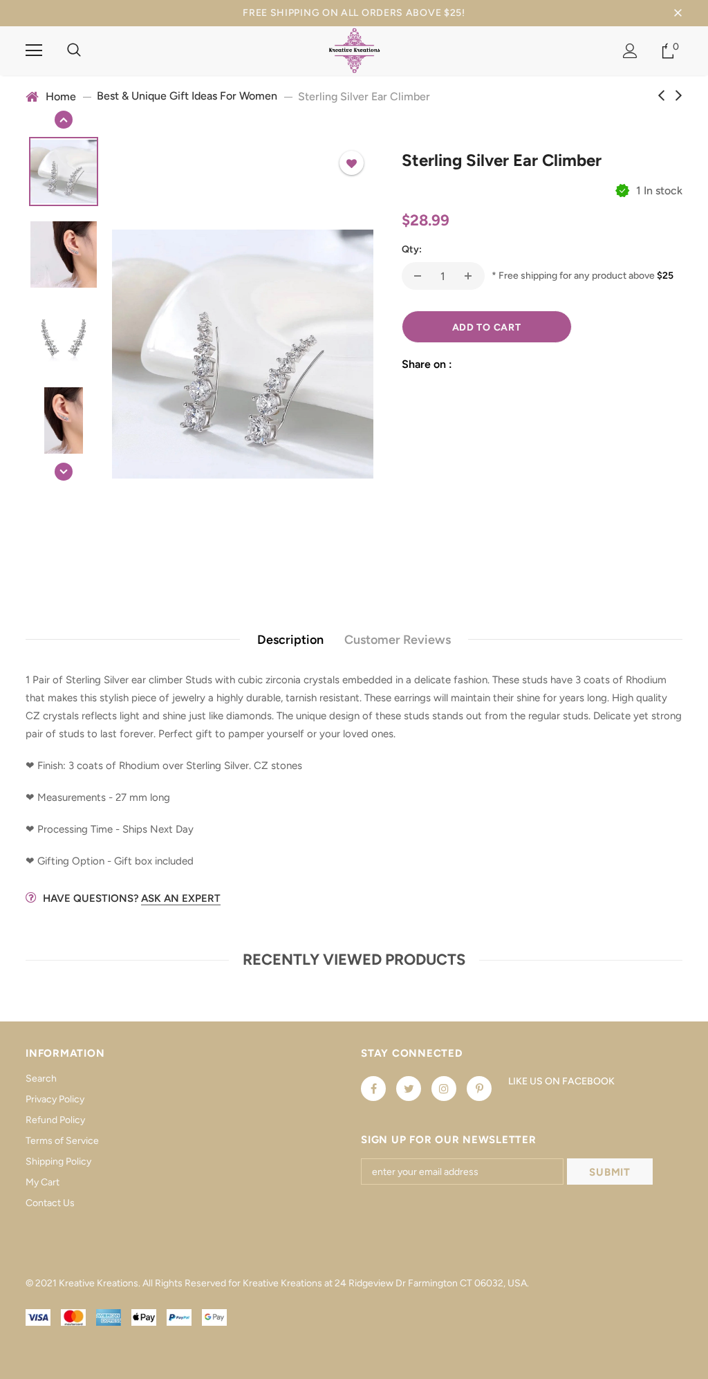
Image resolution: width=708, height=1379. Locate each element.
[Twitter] (408, 1088)
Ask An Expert (181, 898)
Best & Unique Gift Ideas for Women (187, 95)
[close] (677, 13)
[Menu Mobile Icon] (34, 50)
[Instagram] (443, 1088)
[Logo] (354, 50)
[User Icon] (630, 51)
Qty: (412, 249)
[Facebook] (373, 1088)
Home (61, 96)
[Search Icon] (74, 50)
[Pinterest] (479, 1088)
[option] (242, 354)
